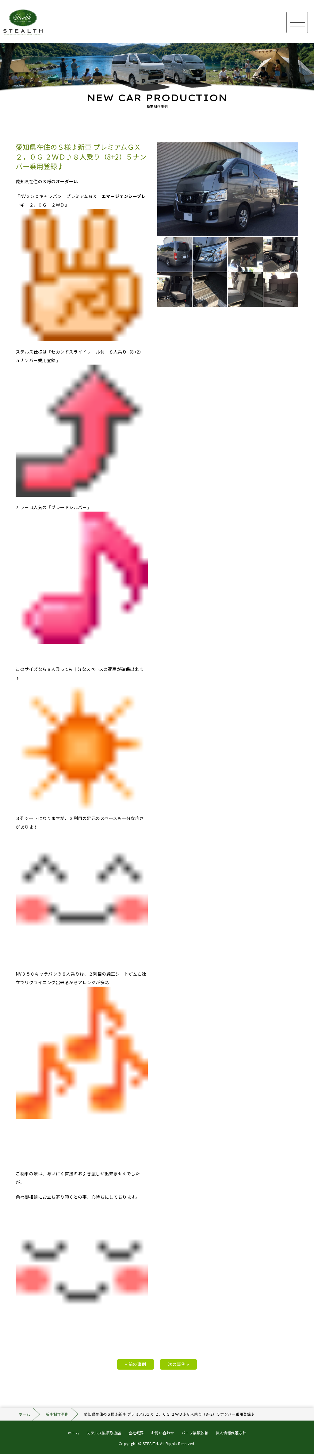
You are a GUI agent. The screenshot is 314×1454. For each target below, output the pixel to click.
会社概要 (136, 1432)
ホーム (24, 1414)
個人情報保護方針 (231, 1432)
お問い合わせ (162, 1432)
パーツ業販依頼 (195, 1432)
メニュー (297, 22)
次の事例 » (178, 1364)
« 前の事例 (135, 1364)
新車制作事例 (57, 1414)
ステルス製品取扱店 (103, 1432)
